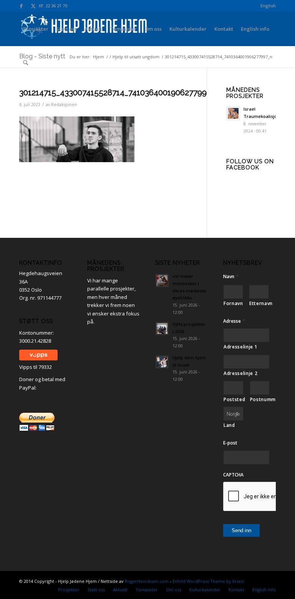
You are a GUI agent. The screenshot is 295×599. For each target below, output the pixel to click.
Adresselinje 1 (240, 346)
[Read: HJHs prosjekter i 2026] (162, 328)
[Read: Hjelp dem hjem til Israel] (162, 362)
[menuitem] (266, 6)
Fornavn (233, 303)
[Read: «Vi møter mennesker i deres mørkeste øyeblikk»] (162, 280)
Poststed (233, 399)
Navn (231, 276)
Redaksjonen (64, 104)
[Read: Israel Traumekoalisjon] (233, 113)
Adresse (234, 321)
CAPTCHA (233, 475)
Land (229, 425)
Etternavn (259, 303)
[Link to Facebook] (21, 6)
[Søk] (25, 63)
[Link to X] (33, 6)
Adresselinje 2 (240, 373)
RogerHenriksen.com (147, 581)
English (268, 5)
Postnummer (260, 399)
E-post (230, 443)
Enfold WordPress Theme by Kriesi (208, 581)
